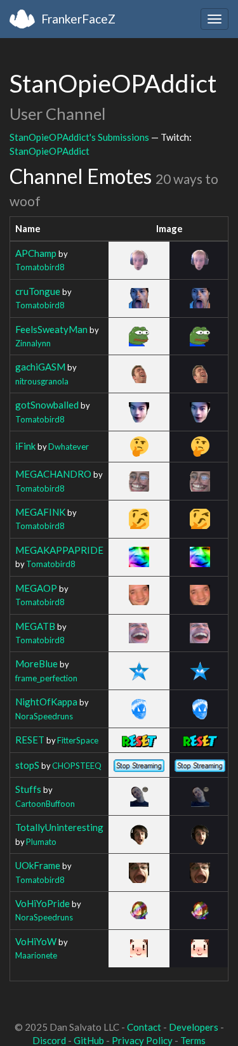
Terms (193, 1040)
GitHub (89, 1040)
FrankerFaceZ (78, 18)
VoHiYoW (35, 941)
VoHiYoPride (42, 903)
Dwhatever (68, 446)
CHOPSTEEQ (77, 766)
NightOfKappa (46, 701)
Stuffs (28, 789)
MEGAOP (36, 588)
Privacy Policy (142, 1040)
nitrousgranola (42, 381)
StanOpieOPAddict (49, 151)
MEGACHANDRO (53, 474)
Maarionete (36, 955)
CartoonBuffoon (45, 804)
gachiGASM (40, 366)
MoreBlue (36, 663)
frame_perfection (46, 678)
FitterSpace (77, 740)
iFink (25, 446)
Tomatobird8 (39, 267)
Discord (49, 1040)
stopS (27, 765)
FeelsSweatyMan (51, 329)
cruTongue (37, 291)
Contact (144, 1027)
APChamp (35, 253)
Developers (193, 1027)
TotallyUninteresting (59, 827)
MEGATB (35, 626)
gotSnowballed (47, 404)
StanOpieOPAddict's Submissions (79, 137)
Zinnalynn (33, 343)
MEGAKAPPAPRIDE (59, 550)
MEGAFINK (40, 512)
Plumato (41, 842)
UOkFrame (37, 865)
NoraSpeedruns (44, 716)
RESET (29, 739)
